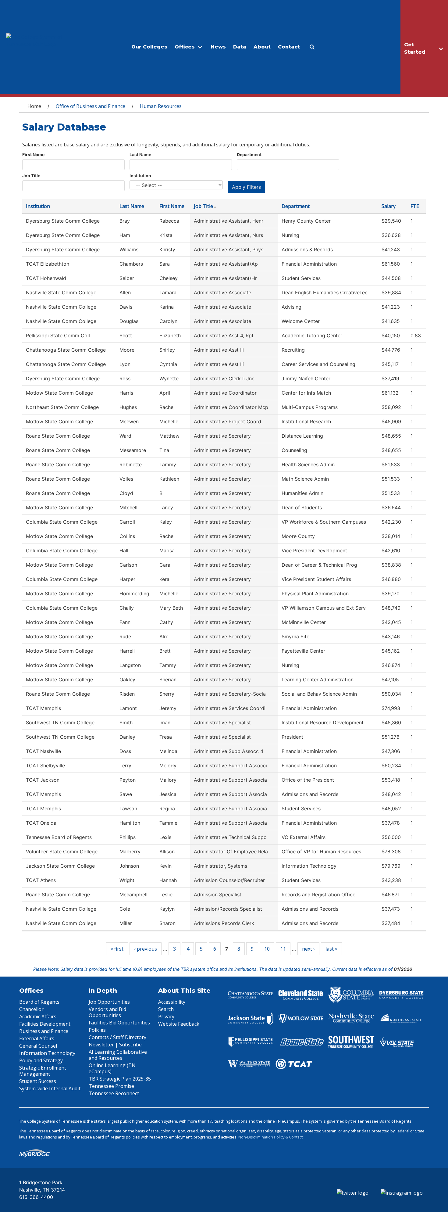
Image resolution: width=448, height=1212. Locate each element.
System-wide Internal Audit (49, 1088)
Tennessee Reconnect (114, 1093)
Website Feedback (178, 1023)
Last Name (140, 154)
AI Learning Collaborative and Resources (118, 1055)
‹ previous (145, 948)
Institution (140, 175)
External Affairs (36, 1038)
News (218, 47)
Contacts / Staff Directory (117, 1037)
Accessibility (171, 1002)
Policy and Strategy (41, 1060)
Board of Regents (39, 1002)
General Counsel (38, 1045)
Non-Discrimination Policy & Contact (270, 1137)
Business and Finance (43, 1031)
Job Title (31, 175)
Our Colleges (149, 47)
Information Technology (47, 1053)
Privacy (166, 1016)
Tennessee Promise (111, 1086)
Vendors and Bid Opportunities (107, 1012)
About (262, 47)
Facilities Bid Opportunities (119, 1022)
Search (166, 1009)
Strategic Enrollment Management (42, 1070)
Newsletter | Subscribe (115, 1044)
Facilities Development (44, 1023)
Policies (97, 1030)
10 (267, 948)
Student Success (37, 1081)
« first (117, 948)
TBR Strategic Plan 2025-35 (120, 1078)
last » (331, 948)
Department (249, 154)
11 (283, 948)
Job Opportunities (109, 1002)
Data (239, 47)
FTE (415, 206)
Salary (389, 206)
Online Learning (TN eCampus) (112, 1068)
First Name (33, 154)
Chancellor (31, 1009)
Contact (289, 47)
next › (308, 948)
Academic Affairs (37, 1016)
